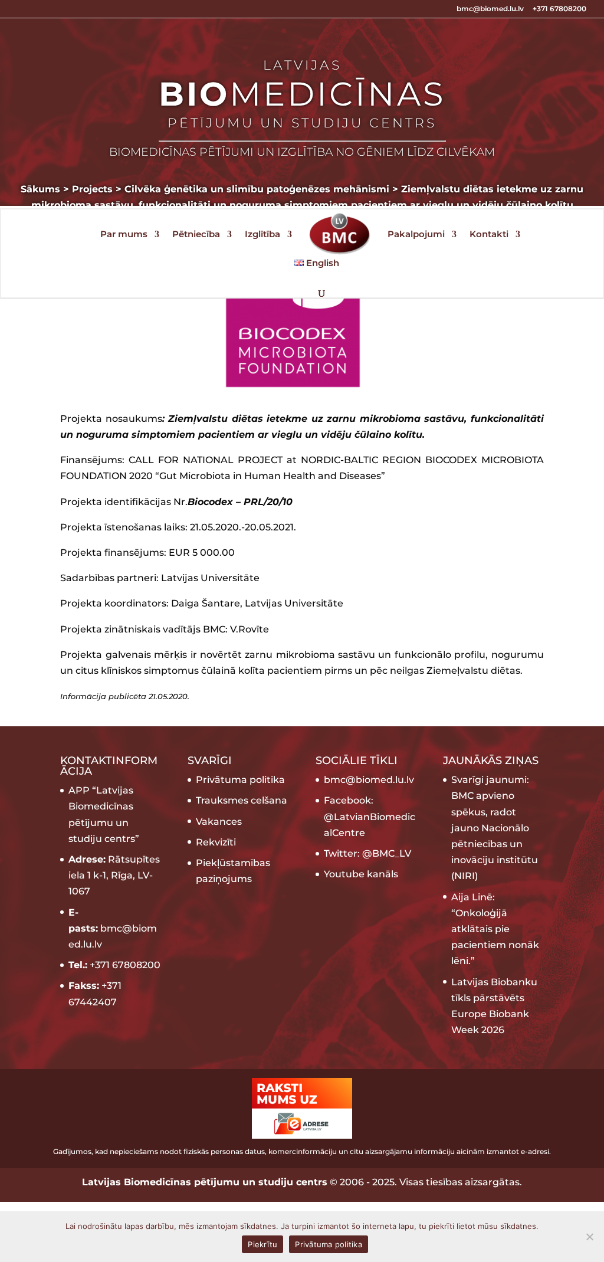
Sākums (40, 189)
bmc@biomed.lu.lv (490, 9)
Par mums (123, 235)
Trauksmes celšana (241, 800)
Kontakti (489, 235)
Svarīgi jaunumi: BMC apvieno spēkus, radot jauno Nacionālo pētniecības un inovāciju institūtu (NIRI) (494, 827)
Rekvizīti (216, 842)
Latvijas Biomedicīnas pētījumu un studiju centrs (204, 1182)
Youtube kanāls (361, 874)
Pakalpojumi (416, 235)
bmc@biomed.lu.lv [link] (369, 779)
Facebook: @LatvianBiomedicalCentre (369, 816)
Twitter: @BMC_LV (367, 853)
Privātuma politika (240, 779)
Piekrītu (262, 1244)
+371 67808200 (559, 9)
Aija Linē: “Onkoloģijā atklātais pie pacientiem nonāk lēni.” (495, 929)
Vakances (219, 821)
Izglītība (262, 235)
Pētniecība (196, 235)
